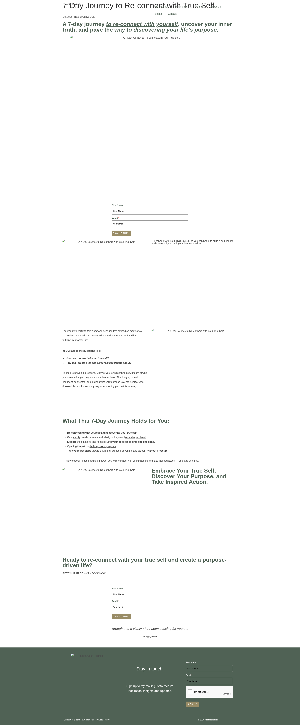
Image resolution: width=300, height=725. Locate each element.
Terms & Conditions (85, 720)
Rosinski (72, 4)
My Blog (199, 6)
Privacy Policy (103, 720)
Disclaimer (68, 720)
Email (115, 217)
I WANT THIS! (121, 233)
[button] (65, 635)
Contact (172, 14)
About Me (215, 6)
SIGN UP (192, 704)
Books (158, 14)
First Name (117, 205)
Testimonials (182, 6)
